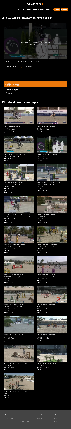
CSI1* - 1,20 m (41, 156)
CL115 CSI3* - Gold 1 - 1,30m (46, 217)
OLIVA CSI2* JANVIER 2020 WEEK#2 (14, 275)
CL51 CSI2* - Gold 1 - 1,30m (46, 277)
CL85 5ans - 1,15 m (43, 307)
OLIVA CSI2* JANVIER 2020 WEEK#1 (14, 305)
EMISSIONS (45, 9)
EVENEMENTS (33, 9)
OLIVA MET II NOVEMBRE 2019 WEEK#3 (48, 305)
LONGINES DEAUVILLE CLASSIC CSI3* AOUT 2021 (18, 182)
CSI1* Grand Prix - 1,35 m (11, 156)
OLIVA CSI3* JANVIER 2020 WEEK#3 (47, 214)
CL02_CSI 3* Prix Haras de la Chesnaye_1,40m (18, 217)
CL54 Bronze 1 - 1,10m (11, 394)
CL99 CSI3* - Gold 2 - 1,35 (12, 247)
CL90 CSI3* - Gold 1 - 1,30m (46, 247)
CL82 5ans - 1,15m (9, 337)
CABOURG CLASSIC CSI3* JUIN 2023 (14, 154)
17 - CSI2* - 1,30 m (10, 128)
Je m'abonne (29, 66)
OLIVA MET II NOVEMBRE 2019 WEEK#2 (15, 363)
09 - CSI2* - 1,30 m (43, 128)
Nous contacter (41, 418)
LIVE (23, 9)
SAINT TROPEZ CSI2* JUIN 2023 (13, 126)
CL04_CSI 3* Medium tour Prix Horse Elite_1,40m (51, 185)
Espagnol (56, 425)
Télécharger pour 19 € (13, 66)
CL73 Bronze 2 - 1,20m (11, 365)
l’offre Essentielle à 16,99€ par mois (39, 43)
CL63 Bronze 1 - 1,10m (44, 365)
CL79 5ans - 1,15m (42, 337)
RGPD (21, 425)
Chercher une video (9, 418)
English (55, 421)
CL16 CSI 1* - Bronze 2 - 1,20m (13, 307)
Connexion (64, 9)
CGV (21, 418)
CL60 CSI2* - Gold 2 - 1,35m (12, 277)
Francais (56, 418)
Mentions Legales (24, 421)
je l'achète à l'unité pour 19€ (36, 45)
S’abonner (57, 9)
